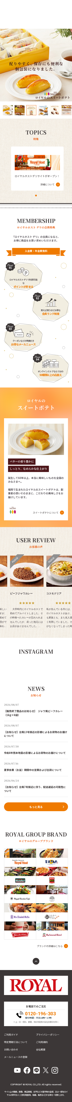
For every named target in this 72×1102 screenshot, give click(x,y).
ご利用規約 (42, 1042)
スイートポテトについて (46, 512)
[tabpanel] (37, 169)
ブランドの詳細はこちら (50, 946)
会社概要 (40, 1049)
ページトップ (36, 961)
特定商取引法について (15, 1042)
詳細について (48, 184)
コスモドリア (53, 593)
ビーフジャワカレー (21, 593)
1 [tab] (36, 195)
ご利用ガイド (11, 1034)
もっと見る (36, 807)
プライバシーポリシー (47, 1034)
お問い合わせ (11, 1049)
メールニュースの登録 (15, 1057)
